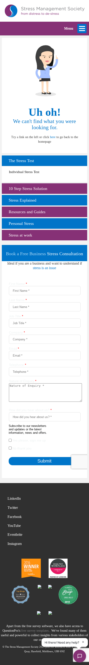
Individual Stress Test (24, 172)
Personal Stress (21, 223)
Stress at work (20, 235)
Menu (68, 28)
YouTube (14, 526)
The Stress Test (21, 160)
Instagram (15, 544)
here (52, 137)
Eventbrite (15, 534)
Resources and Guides (27, 212)
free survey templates (35, 630)
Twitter (13, 508)
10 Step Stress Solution (28, 188)
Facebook (15, 517)
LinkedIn (14, 498)
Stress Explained (22, 200)
